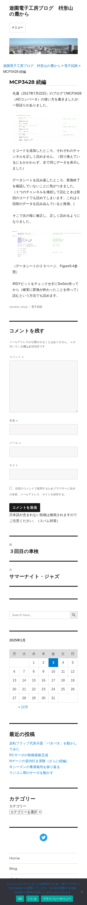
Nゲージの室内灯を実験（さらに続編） (39, 761)
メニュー (17, 27)
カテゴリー (17, 806)
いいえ (32, 898)
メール (15, 443)
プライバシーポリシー (57, 898)
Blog (13, 869)
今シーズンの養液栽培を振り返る (34, 767)
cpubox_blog (18, 306)
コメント (16, 357)
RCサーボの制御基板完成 (28, 755)
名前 (13, 420)
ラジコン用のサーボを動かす (31, 773)
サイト (13, 465)
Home (14, 858)
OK (20, 898)
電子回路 (36, 306)
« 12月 (23, 707)
